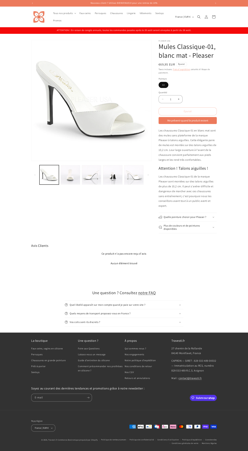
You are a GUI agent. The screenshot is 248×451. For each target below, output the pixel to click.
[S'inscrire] (88, 398)
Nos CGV (129, 372)
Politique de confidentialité (142, 439)
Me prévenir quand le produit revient (187, 120)
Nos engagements (134, 354)
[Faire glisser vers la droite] (148, 175)
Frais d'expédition (181, 69)
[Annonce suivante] (215, 3)
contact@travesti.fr (190, 378)
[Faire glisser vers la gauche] (35, 175)
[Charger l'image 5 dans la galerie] (134, 175)
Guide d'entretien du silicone (94, 360)
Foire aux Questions (89, 348)
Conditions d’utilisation (168, 439)
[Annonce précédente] (32, 3)
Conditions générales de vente (185, 443)
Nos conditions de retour (138, 366)
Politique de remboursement (113, 439)
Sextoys (35, 372)
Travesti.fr (53, 440)
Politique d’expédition (192, 439)
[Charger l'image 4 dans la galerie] (112, 175)
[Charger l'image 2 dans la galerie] (70, 175)
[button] (64, 13)
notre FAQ (147, 292)
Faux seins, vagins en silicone (47, 348)
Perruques (37, 354)
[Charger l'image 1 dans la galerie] (49, 175)
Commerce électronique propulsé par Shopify (78, 440)
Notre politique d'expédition (140, 360)
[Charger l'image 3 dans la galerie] (91, 175)
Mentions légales (209, 443)
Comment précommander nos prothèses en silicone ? (100, 368)
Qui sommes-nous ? (135, 348)
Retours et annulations (137, 378)
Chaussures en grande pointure (48, 360)
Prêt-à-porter (38, 366)
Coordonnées (211, 439)
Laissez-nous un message (92, 354)
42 (165, 85)
